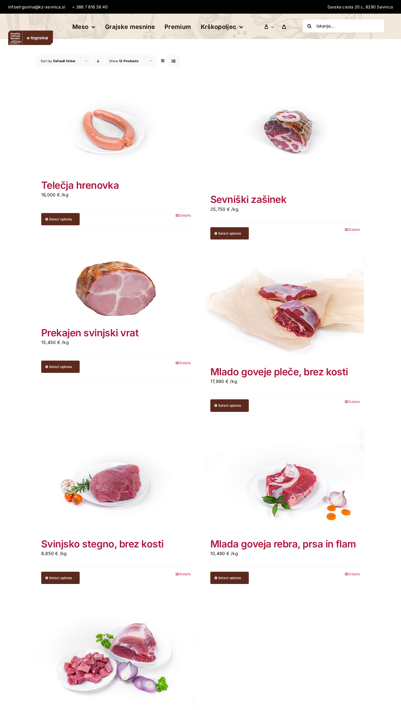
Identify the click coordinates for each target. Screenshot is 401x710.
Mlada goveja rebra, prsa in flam (283, 544)
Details (185, 215)
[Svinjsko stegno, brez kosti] (116, 480)
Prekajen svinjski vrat (90, 333)
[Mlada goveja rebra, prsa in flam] (285, 480)
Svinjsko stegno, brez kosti (102, 544)
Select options (60, 219)
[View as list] (173, 61)
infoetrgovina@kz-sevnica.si (36, 7)
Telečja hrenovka (80, 185)
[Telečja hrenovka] (116, 128)
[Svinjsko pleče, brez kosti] (116, 652)
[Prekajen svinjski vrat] (116, 288)
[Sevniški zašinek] (285, 135)
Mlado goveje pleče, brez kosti (279, 372)
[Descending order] (98, 61)
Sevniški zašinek (248, 199)
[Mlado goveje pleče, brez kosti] (285, 308)
